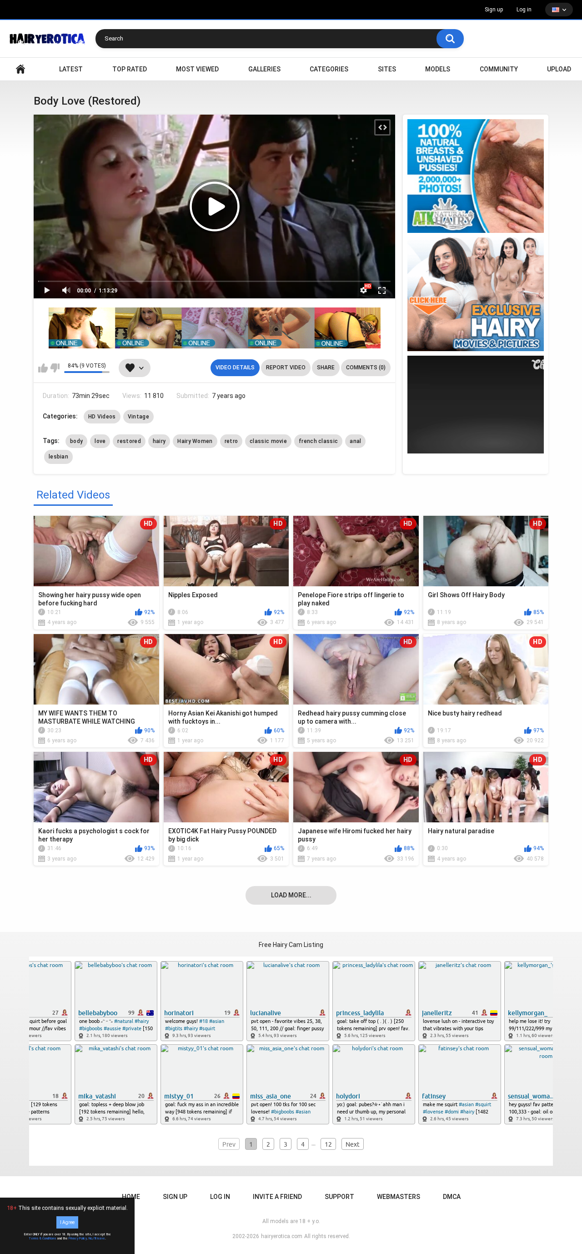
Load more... (291, 895)
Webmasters (398, 1196)
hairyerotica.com (281, 1236)
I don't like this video (55, 368)
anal (355, 441)
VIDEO (20, 69)
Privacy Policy (78, 1238)
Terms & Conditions (42, 1238)
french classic (318, 441)
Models (437, 69)
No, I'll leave (97, 1238)
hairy (159, 441)
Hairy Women (194, 441)
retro (231, 441)
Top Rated (129, 69)
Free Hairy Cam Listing (291, 944)
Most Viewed (197, 69)
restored (128, 441)
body (76, 441)
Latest (71, 69)
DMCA (452, 1196)
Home (131, 1196)
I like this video (43, 368)
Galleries (264, 69)
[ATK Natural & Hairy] (475, 176)
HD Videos (102, 416)
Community (499, 69)
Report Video (286, 367)
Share (326, 367)
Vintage (138, 416)
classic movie (268, 441)
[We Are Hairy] (475, 294)
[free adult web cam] (215, 328)
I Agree (67, 1222)
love (100, 441)
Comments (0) (366, 367)
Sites (387, 69)
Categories (329, 69)
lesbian (58, 456)
